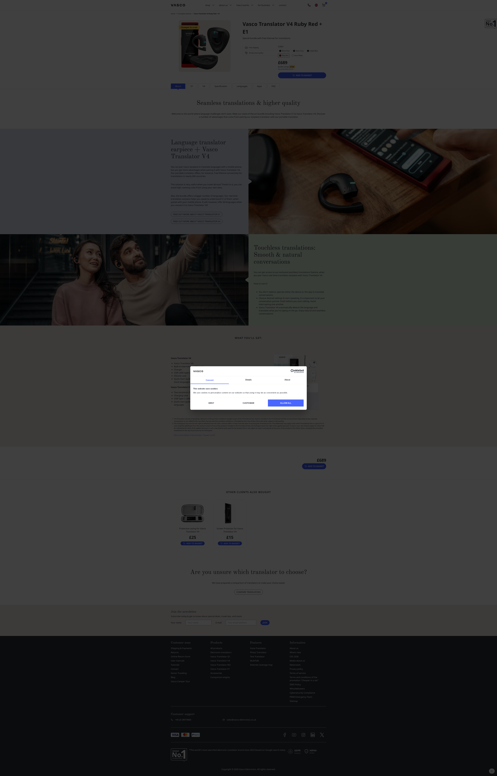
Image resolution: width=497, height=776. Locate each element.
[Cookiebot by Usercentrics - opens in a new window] (292, 371)
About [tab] (287, 380)
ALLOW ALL (285, 403)
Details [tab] (248, 380)
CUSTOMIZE (248, 403)
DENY (211, 403)
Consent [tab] (210, 380)
